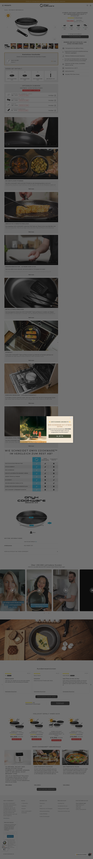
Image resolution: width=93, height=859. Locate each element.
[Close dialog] (71, 418)
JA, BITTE (59, 436)
